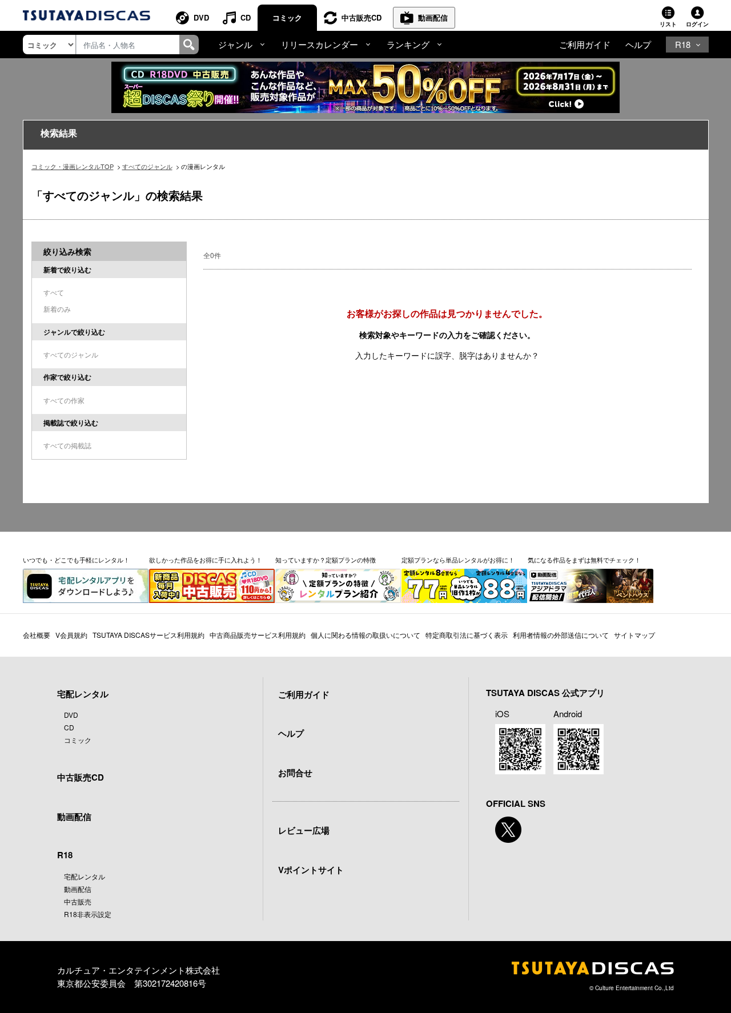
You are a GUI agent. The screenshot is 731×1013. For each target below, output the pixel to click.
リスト (668, 24)
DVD (201, 17)
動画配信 (433, 17)
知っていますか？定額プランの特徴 (325, 559)
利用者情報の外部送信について (561, 635)
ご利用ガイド (584, 44)
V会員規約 (71, 635)
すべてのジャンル (147, 166)
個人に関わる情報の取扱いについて (365, 635)
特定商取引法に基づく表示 (466, 635)
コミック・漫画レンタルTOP (72, 166)
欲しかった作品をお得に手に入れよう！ (205, 559)
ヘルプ (638, 44)
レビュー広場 (304, 830)
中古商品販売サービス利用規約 (258, 635)
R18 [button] (682, 44)
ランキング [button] (408, 44)
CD (245, 17)
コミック (287, 17)
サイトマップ (634, 635)
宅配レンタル (84, 876)
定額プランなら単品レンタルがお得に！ (458, 559)
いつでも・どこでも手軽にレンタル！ (76, 559)
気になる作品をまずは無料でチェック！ (584, 559)
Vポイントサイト (311, 869)
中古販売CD (361, 17)
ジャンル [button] (235, 44)
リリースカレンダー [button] (319, 44)
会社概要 (36, 635)
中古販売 (77, 901)
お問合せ (295, 772)
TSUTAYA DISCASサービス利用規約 (148, 635)
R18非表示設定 (87, 914)
